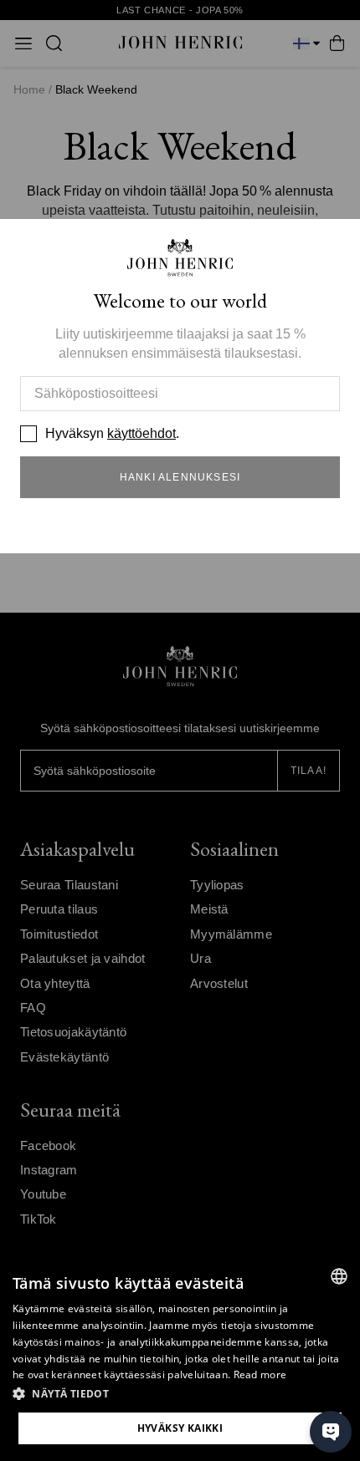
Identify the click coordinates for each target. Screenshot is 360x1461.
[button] (180, 1394)
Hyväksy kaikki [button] (180, 1428)
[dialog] (180, 1358)
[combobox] (339, 1276)
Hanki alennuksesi (180, 477)
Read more (260, 1374)
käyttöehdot (141, 433)
